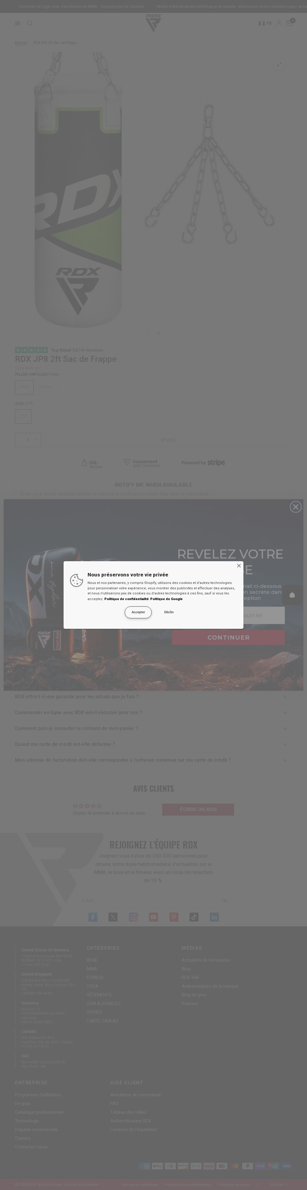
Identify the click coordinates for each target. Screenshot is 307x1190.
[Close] (239, 566)
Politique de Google (166, 599)
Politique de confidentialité (126, 599)
